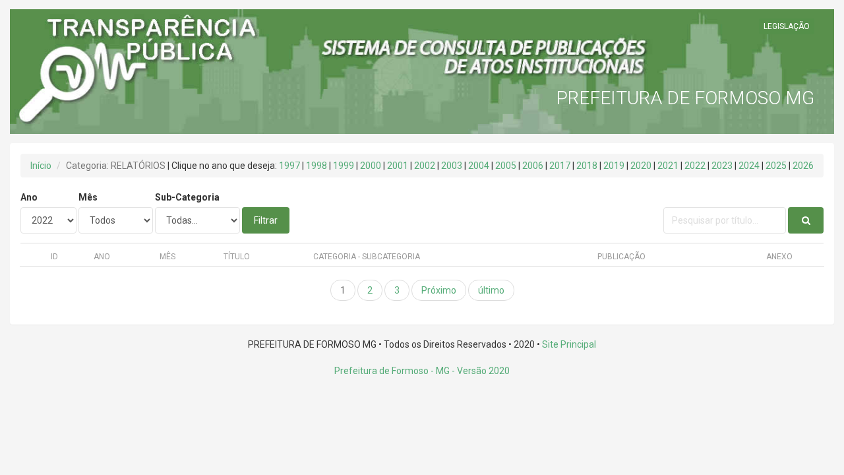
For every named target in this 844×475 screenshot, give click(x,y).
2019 (613, 165)
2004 (478, 165)
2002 (424, 165)
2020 (640, 165)
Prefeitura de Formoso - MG (392, 370)
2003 (451, 165)
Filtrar (266, 220)
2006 (532, 165)
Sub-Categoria (187, 197)
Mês (88, 197)
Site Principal (569, 344)
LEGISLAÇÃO (787, 26)
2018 (586, 165)
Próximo (438, 290)
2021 (667, 165)
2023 (722, 165)
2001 (397, 165)
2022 (695, 165)
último (491, 290)
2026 (803, 165)
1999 (343, 165)
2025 (776, 165)
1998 (316, 165)
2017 (559, 165)
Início (40, 165)
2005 (505, 165)
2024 (749, 165)
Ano (29, 197)
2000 (370, 165)
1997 (289, 165)
